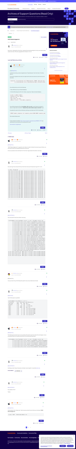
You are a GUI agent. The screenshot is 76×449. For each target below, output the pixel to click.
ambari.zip (38, 368)
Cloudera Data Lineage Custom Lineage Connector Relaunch (58, 59)
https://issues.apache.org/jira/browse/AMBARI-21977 (31, 120)
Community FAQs (32, 433)
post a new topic (49, 27)
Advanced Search (11, 21)
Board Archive (12, 30)
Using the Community (41, 8)
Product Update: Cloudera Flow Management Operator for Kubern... (57, 63)
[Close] (73, 436)
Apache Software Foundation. (34, 442)
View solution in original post (15, 124)
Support (44, 4)
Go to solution (43, 37)
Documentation (24, 437)
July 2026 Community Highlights (55, 53)
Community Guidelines (22, 433)
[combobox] (35, 19)
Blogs (49, 8)
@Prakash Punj (14, 70)
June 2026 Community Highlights (55, 56)
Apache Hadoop (12, 442)
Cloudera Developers (56, 8)
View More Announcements (58, 70)
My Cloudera (10, 437)
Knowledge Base (33, 437)
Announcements (26, 8)
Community (30, 4)
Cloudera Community (13, 8)
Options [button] (10, 33)
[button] (46, 48)
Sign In (66, 8)
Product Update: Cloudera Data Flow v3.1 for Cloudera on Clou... (57, 67)
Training (35, 4)
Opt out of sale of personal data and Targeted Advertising (46, 446)
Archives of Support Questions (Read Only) (23, 30)
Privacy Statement (67, 443)
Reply (45, 54)
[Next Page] (30, 427)
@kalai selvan (10, 295)
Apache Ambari (13, 42)
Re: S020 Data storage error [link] (35, 30)
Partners (39, 4)
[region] (57, 441)
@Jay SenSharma (11, 215)
